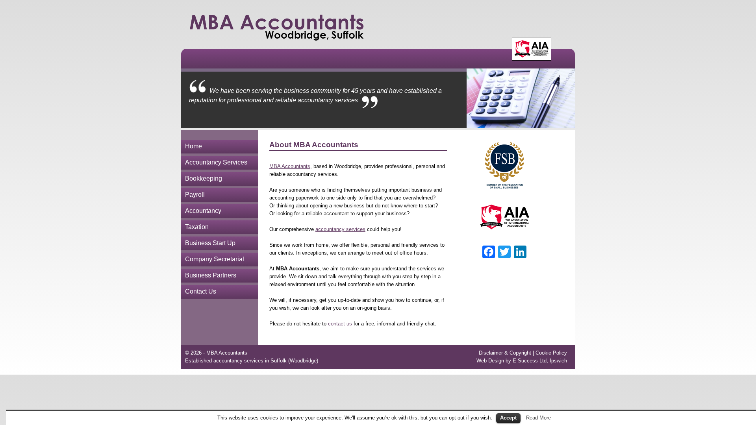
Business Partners (210, 275)
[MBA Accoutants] (277, 27)
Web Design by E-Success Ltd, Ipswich (521, 361)
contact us (340, 324)
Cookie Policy (551, 353)
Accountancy (203, 210)
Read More (538, 418)
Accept (508, 418)
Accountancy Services (216, 162)
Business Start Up (210, 243)
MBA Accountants (289, 166)
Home (193, 146)
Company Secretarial (214, 259)
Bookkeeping (203, 178)
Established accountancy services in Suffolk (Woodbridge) (251, 361)
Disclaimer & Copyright (505, 353)
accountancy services (340, 229)
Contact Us (200, 291)
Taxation (197, 227)
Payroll (195, 194)
